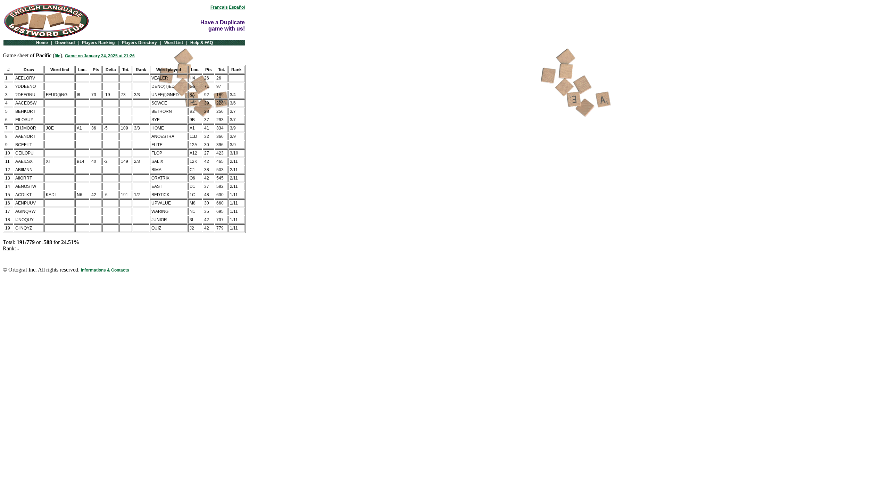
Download (65, 42)
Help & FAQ (201, 42)
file (57, 55)
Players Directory (139, 42)
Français (219, 7)
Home (42, 42)
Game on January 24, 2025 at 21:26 (100, 55)
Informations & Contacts (105, 270)
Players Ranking (98, 42)
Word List (173, 42)
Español (237, 7)
